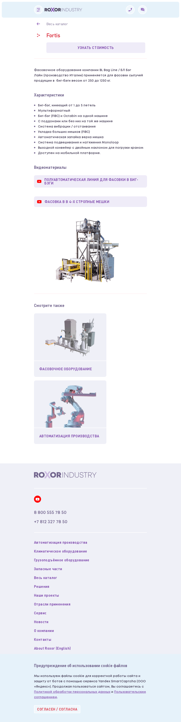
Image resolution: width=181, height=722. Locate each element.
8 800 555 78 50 (50, 513)
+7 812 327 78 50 (50, 522)
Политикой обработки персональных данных (72, 692)
